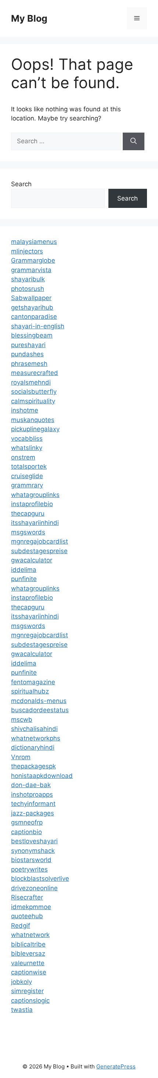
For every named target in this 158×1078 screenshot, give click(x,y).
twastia (22, 1009)
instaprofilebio (32, 504)
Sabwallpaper (31, 298)
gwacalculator (31, 560)
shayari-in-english (37, 326)
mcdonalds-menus (39, 700)
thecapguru (27, 513)
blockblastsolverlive (40, 878)
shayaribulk (28, 279)
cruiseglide (27, 476)
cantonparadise (34, 316)
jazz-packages (32, 813)
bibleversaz (28, 953)
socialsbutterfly (34, 391)
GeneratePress (116, 1066)
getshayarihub (32, 307)
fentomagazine (33, 682)
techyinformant (33, 803)
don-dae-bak (31, 785)
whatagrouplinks (35, 494)
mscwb (21, 719)
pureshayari (28, 345)
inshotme (24, 410)
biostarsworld (31, 860)
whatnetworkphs (35, 738)
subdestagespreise (39, 551)
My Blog (29, 18)
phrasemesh (29, 363)
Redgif (20, 925)
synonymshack (33, 850)
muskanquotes (32, 419)
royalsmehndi (31, 382)
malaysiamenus (34, 241)
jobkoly (21, 981)
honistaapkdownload (42, 775)
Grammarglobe (33, 260)
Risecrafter (27, 897)
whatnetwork (30, 934)
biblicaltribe (28, 944)
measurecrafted (34, 372)
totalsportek (29, 466)
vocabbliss (27, 438)
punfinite (24, 579)
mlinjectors (27, 251)
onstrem (23, 457)
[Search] (133, 141)
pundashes (27, 354)
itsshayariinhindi (35, 522)
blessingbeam (32, 335)
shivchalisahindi (34, 728)
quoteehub (27, 916)
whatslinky (26, 447)
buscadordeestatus (40, 710)
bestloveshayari (34, 841)
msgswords (28, 532)
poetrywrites (29, 869)
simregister (27, 991)
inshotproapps (32, 794)
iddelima (23, 569)
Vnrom (20, 757)
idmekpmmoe (31, 907)
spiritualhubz (30, 691)
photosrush (27, 288)
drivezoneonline (34, 888)
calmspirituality (33, 401)
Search (21, 184)
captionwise (28, 972)
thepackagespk (33, 766)
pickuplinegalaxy (35, 429)
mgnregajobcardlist (39, 541)
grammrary (27, 485)
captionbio (26, 832)
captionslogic (30, 1000)
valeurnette (27, 963)
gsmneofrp (27, 822)
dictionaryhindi (32, 747)
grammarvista (31, 270)
